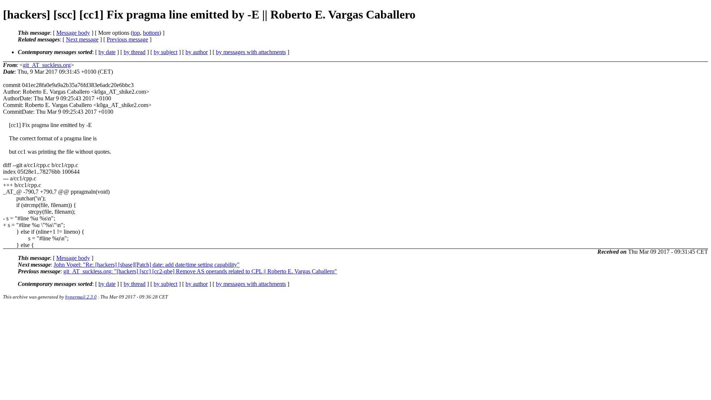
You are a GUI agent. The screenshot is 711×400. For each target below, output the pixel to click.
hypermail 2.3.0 (81, 297)
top (136, 33)
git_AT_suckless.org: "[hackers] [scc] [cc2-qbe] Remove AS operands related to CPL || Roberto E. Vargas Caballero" (200, 271)
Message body (73, 33)
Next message (82, 39)
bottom (151, 33)
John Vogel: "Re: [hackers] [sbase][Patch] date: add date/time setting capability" (147, 264)
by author (197, 52)
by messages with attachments (251, 52)
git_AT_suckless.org (47, 65)
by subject (165, 52)
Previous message (127, 39)
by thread (135, 52)
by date (107, 52)
